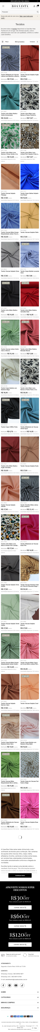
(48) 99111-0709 (16, 976)
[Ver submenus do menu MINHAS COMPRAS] (38, 1002)
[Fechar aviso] (37, 16)
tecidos (14, 29)
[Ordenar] (37, 41)
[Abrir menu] (3, 6)
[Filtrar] (2, 41)
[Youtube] (16, 985)
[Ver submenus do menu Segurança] (38, 1007)
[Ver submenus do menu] (38, 992)
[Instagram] (9, 985)
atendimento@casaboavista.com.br (16, 979)
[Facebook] (3, 985)
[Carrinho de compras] (37, 6)
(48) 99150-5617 (18, 974)
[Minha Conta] (34, 6)
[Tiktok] (22, 985)
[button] (37, 1)
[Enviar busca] (38, 12)
